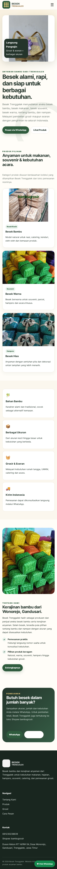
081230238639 (10, 834)
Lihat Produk (40, 130)
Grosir (5, 809)
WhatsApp (14, 734)
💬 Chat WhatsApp (45, 864)
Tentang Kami (9, 799)
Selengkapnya (12, 667)
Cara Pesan (8, 813)
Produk (6, 804)
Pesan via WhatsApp (15, 130)
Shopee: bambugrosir (13, 838)
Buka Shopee (34, 734)
